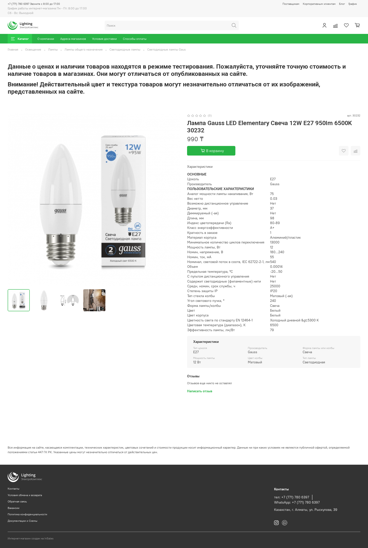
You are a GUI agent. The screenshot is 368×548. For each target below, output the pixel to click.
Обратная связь (17, 501)
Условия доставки (104, 39)
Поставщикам (291, 4)
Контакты (13, 488)
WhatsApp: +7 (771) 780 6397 (297, 502)
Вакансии (13, 508)
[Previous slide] (13, 199)
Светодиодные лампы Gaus (166, 49)
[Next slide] (174, 199)
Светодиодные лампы (124, 49)
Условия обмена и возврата (25, 495)
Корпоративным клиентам (319, 4)
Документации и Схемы (22, 521)
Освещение (33, 49)
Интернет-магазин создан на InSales (30, 538)
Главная (13, 49)
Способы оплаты (134, 39)
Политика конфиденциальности (27, 514)
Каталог (23, 39)
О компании (45, 39)
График (352, 4)
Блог (342, 4)
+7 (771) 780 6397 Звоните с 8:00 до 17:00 (34, 4)
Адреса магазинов (73, 39)
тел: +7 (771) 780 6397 (291, 497)
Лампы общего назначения (84, 49)
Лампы (53, 49)
